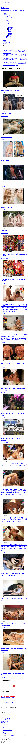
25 (9, 719)
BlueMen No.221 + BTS (7, 207)
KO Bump (10, 27)
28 (3, 721)
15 (5, 718)
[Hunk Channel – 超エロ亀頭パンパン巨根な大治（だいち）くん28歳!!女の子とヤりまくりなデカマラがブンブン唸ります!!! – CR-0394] (13, 514)
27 (2, 721)
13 (2, 718)
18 (9, 718)
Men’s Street (8, 37)
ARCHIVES (3, 707)
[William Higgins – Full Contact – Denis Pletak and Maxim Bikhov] (13, 620)
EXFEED (8, 21)
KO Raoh (10, 33)
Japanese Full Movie (7, 38)
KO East (10, 29)
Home (4, 13)
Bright (2, 183)
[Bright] (13, 180)
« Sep (2, 722)
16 (6, 718)
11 (9, 716)
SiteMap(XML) (6, 2)
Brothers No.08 (5, 160)
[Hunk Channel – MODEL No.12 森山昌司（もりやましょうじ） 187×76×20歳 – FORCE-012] (13, 460)
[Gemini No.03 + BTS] (13, 109)
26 (1, 721)
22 (5, 719)
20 (2, 719)
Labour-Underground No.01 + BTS (10, 90)
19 (1, 719)
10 (7, 716)
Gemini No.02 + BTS (6, 137)
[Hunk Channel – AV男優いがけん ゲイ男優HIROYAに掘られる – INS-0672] (13, 569)
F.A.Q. (4, 1)
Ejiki (7, 20)
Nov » (5, 722)
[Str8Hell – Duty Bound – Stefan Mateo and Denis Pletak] (13, 669)
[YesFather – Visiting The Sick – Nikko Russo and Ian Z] (13, 595)
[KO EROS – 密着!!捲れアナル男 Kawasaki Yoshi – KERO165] (13, 250)
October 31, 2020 (4, 92)
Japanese (5, 14)
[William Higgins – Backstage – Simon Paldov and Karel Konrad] (13, 644)
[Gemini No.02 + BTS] (13, 133)
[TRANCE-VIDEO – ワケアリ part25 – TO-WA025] (13, 359)
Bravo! (7, 19)
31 (7, 721)
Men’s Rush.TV (9, 36)
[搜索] (14, 686)
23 (6, 719)
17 (7, 718)
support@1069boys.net (10, 702)
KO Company (9, 24)
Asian (4, 41)
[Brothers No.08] (13, 156)
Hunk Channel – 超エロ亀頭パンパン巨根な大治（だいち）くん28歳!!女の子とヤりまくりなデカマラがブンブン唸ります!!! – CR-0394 (14, 519)
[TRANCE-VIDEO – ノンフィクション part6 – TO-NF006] (13, 435)
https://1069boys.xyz (10, 694)
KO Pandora (11, 31)
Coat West (10, 17)
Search (2, 684)
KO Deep (10, 28)
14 (3, 718)
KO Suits (10, 34)
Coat (7, 16)
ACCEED (8, 15)
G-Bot (7, 22)
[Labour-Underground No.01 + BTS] (13, 86)
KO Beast (10, 26)
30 (6, 721)
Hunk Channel (9, 23)
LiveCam (8, 42)
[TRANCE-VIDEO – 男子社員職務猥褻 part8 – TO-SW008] (13, 384)
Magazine (5, 43)
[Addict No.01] (13, 226)
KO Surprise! (11, 35)
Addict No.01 (4, 230)
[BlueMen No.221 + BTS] (13, 203)
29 (5, 721)
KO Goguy (10, 30)
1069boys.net (14, 735)
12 (1, 718)
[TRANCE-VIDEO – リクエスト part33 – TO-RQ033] (13, 409)
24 (7, 719)
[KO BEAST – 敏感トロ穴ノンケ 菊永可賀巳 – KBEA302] (13, 275)
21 (3, 719)
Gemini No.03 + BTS (6, 113)
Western (4, 40)
